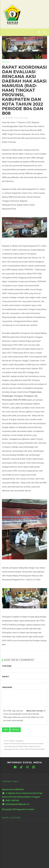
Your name (6, 666)
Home (6, 741)
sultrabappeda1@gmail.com (17, 804)
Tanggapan (7, 687)
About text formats (34, 711)
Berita (12, 741)
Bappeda (6, 62)
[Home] (12, 14)
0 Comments (23, 118)
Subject (5, 677)
